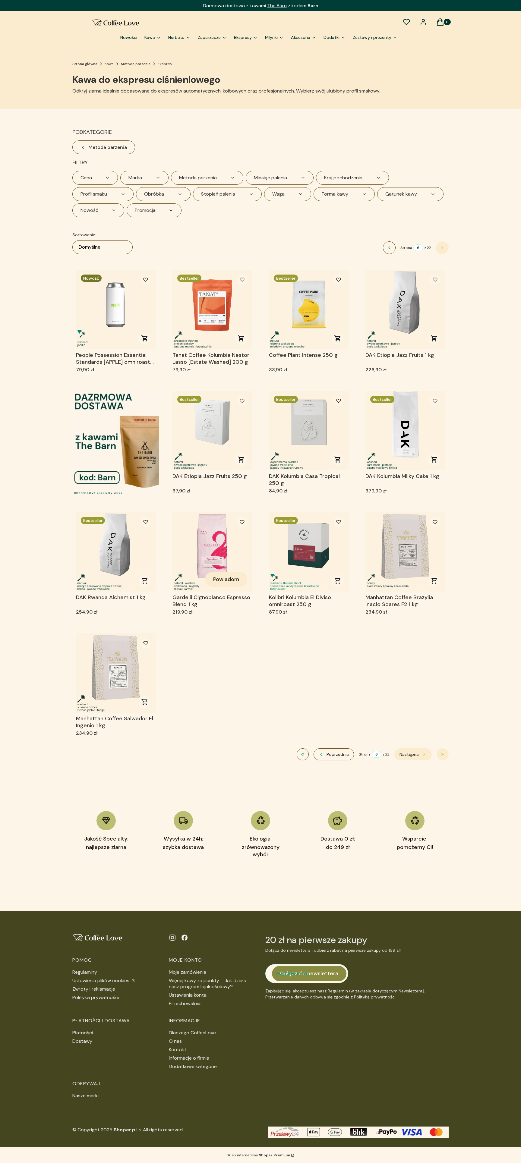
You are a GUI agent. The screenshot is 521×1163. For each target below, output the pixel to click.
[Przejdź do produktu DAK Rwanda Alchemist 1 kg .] (116, 552)
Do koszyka (145, 338)
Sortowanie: (84, 234)
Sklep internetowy (258, 1155)
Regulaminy (84, 972)
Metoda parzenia (135, 63)
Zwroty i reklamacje (93, 989)
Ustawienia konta (188, 995)
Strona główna (84, 63)
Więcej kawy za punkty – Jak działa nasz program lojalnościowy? (207, 983)
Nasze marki (85, 1095)
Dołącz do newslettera (309, 973)
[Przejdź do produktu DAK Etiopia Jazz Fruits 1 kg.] (405, 309)
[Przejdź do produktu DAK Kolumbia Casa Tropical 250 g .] (309, 430)
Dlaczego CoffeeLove (192, 1032)
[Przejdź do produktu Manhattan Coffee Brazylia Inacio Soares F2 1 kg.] (405, 552)
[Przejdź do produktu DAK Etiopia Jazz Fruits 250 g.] (212, 430)
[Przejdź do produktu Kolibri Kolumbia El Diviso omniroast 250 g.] (309, 552)
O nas (175, 1041)
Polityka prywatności (95, 997)
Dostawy (82, 1041)
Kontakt (177, 1049)
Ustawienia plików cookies (101, 980)
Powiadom (226, 579)
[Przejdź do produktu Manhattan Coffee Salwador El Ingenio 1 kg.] (116, 673)
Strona (406, 247)
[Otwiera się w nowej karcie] (172, 937)
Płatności (82, 1032)
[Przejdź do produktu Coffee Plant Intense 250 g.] (309, 309)
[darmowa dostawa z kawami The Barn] (115, 443)
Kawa (109, 63)
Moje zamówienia (187, 972)
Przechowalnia (185, 1003)
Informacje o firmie (189, 1058)
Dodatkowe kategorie (193, 1066)
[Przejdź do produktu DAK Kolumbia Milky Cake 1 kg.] (405, 430)
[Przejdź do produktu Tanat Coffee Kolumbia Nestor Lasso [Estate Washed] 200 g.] (212, 309)
